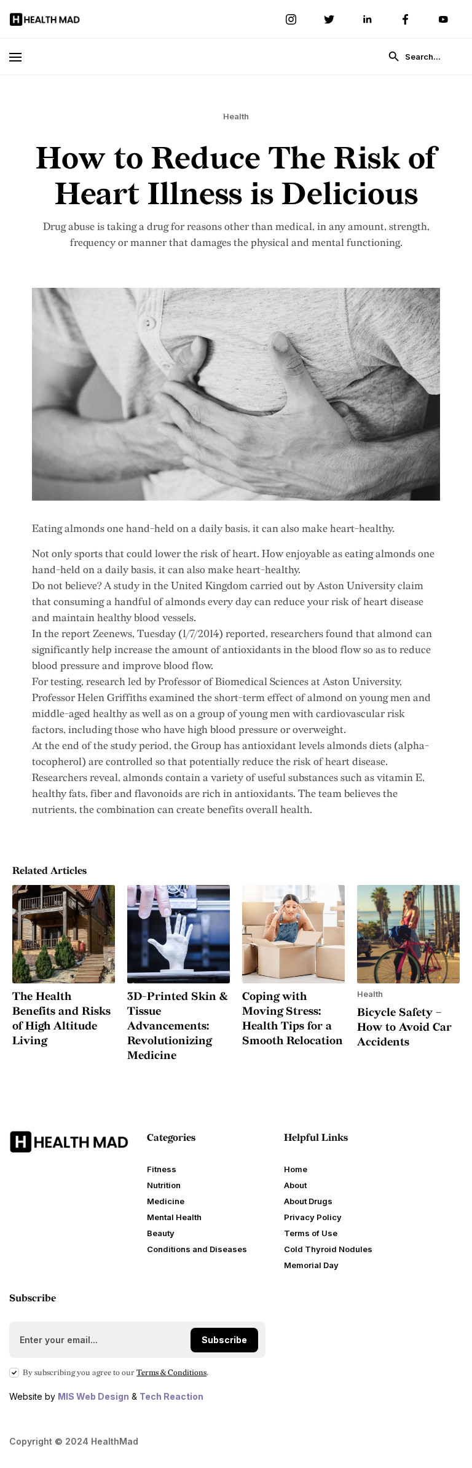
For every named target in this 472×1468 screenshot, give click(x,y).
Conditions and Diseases (197, 1249)
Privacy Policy (313, 1217)
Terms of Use (310, 1233)
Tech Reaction (171, 1396)
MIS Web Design (93, 1396)
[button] (21, 56)
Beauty (161, 1233)
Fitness (161, 1169)
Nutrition (164, 1185)
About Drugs (308, 1201)
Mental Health (174, 1217)
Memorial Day (311, 1265)
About (295, 1185)
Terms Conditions (171, 1373)
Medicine (165, 1201)
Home (295, 1169)
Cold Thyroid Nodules (328, 1249)
